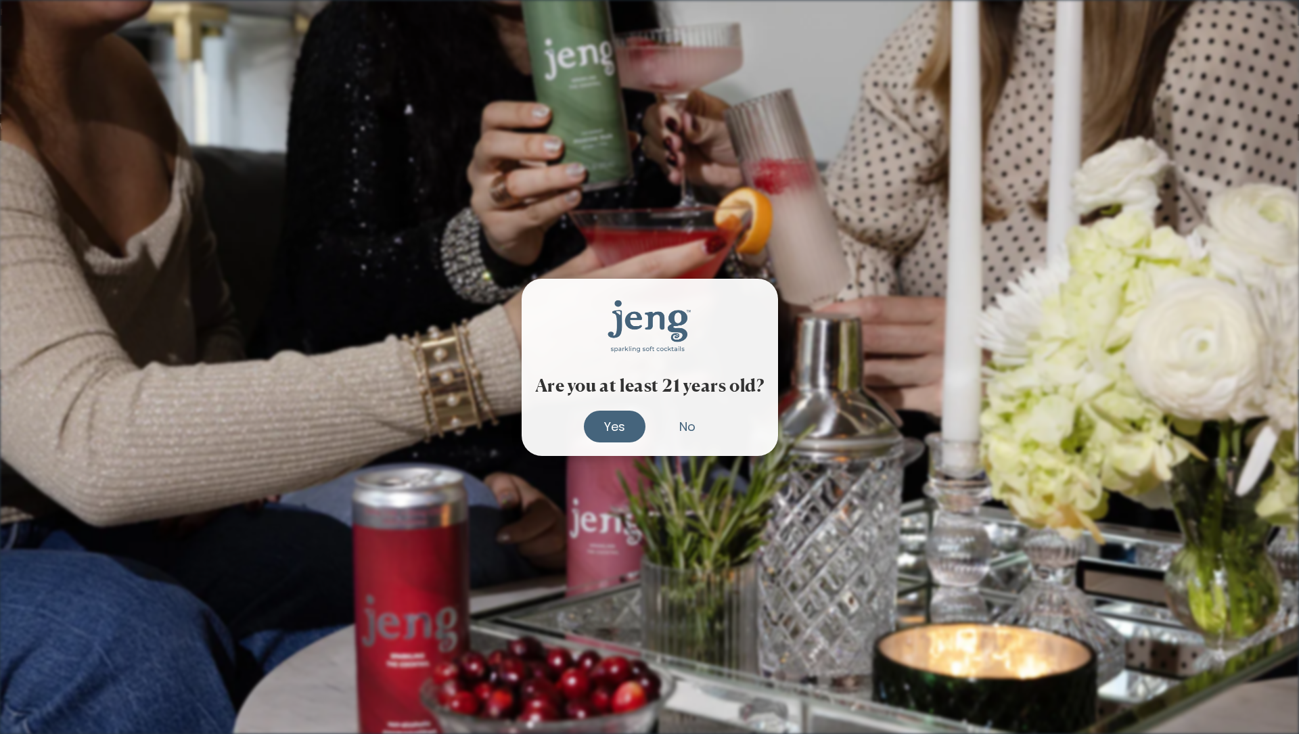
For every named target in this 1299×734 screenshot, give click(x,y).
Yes (614, 425)
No (687, 425)
